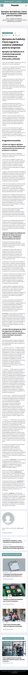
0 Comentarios (17, 35)
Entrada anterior (7, 538)
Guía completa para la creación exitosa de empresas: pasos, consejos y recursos (14, 659)
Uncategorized (6, 642)
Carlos (6, 572)
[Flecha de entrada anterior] (24, 540)
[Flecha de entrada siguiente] (24, 547)
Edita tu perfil (20, 528)
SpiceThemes (14, 672)
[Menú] (2, 5)
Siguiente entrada (7, 544)
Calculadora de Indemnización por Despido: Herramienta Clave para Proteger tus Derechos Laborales (13, 575)
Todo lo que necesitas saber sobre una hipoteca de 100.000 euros (12, 625)
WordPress (15, 671)
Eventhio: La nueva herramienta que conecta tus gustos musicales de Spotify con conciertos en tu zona (13, 600)
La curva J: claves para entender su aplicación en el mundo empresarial (13, 547)
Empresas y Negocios (7, 33)
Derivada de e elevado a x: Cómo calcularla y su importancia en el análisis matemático (12, 541)
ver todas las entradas (7, 532)
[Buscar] (26, 6)
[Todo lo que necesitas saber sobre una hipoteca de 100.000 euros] (14, 615)
